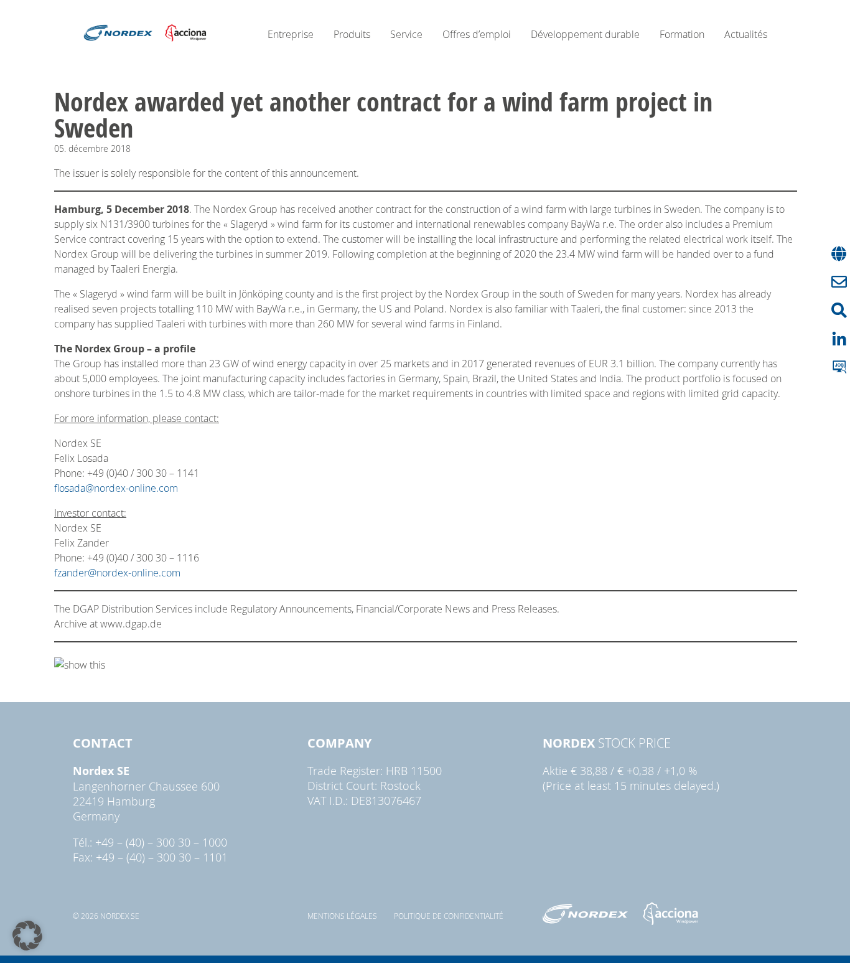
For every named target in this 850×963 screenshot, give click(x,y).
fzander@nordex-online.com (117, 573)
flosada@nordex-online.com (116, 488)
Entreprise (291, 34)
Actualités (745, 34)
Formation (682, 34)
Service (406, 34)
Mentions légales (342, 916)
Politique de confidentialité (448, 916)
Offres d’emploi (476, 34)
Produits (352, 34)
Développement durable (585, 34)
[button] (27, 935)
